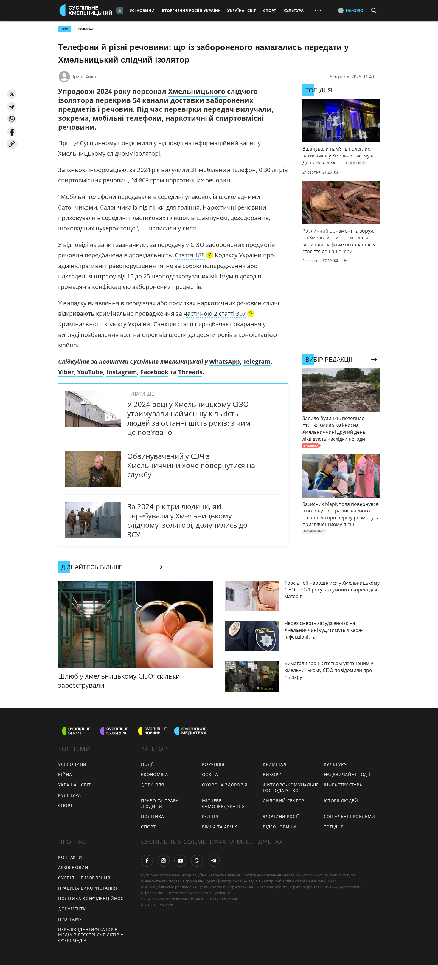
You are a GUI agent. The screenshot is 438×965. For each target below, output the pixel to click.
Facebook (154, 372)
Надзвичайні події (347, 774)
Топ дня (334, 827)
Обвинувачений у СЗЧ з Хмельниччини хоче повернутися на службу (191, 465)
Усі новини (142, 10)
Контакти (70, 857)
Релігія (210, 816)
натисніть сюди (224, 899)
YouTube (90, 372)
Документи (72, 909)
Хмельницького (197, 91)
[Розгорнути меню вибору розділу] (119, 10)
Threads (190, 372)
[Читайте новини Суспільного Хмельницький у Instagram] (164, 861)
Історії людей (341, 800)
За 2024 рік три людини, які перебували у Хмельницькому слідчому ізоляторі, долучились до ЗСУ (187, 520)
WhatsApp (224, 361)
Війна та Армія (220, 827)
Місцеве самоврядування (223, 803)
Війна (65, 774)
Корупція (213, 764)
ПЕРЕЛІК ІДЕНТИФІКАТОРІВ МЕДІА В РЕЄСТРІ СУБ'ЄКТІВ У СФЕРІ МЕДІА (91, 935)
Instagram (121, 372)
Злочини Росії (281, 816)
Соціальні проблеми (349, 816)
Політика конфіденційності (93, 898)
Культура (293, 10)
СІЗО (64, 29)
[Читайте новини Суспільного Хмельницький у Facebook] (147, 861)
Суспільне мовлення (84, 878)
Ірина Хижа (84, 76)
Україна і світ (241, 10)
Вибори (272, 774)
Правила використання (87, 888)
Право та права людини (160, 803)
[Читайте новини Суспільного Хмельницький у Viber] (197, 861)
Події (147, 764)
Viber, (67, 372)
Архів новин (73, 867)
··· (317, 10)
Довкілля (152, 785)
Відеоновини (279, 827)
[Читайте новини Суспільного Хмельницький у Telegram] (214, 861)
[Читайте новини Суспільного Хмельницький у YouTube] (180, 861)
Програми (70, 919)
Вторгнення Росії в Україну (191, 10)
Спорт (269, 10)
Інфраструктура (343, 785)
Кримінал (86, 29)
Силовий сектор (283, 800)
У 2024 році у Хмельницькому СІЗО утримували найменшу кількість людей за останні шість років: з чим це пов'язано (189, 418)
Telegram (257, 361)
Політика (152, 816)
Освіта (210, 774)
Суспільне (221, 893)
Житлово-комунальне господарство (291, 787)
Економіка (154, 774)
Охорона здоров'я (224, 785)
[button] (12, 94)
